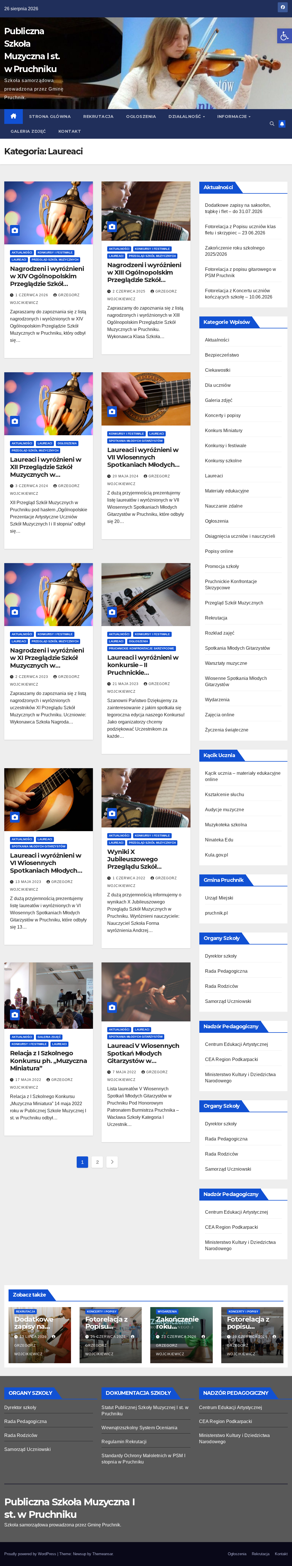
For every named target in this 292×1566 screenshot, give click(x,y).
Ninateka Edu (219, 839)
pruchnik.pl (216, 913)
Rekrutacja (98, 116)
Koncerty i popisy (223, 415)
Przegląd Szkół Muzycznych (55, 259)
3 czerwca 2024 (32, 486)
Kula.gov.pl (216, 854)
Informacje (232, 116)
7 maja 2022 (125, 1072)
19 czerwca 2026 (250, 1337)
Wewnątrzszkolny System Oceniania (139, 1427)
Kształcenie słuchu (224, 794)
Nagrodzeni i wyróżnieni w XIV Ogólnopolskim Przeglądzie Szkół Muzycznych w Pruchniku (47, 284)
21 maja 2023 (126, 684)
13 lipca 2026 (34, 1337)
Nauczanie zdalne (224, 506)
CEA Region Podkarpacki (231, 1059)
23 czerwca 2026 (179, 1337)
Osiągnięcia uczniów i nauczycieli (240, 536)
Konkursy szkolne (223, 460)
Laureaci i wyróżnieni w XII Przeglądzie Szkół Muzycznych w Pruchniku (45, 471)
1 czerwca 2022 (130, 878)
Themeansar (102, 1554)
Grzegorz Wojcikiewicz (28, 1350)
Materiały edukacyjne (227, 490)
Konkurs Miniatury (223, 430)
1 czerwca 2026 (32, 295)
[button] (284, 35)
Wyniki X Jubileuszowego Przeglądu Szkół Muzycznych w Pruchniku (132, 867)
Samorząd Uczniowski (228, 1001)
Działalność (185, 116)
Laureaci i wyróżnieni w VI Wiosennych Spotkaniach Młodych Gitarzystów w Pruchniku (45, 871)
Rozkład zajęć (220, 633)
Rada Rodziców (221, 986)
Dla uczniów (218, 385)
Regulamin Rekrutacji (124, 1441)
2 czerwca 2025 (130, 291)
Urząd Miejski (219, 898)
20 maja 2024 (126, 476)
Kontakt (69, 131)
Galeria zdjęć (28, 131)
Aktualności (22, 252)
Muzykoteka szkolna (226, 824)
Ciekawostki (217, 370)
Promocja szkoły (222, 566)
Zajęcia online (220, 714)
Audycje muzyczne (224, 809)
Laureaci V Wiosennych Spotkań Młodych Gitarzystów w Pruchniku (143, 1057)
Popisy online (219, 551)
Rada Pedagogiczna (226, 971)
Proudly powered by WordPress (30, 1554)
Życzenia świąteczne (227, 729)
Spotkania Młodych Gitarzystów (136, 440)
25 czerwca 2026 (109, 1337)
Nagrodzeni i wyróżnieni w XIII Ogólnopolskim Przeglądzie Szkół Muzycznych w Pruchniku (144, 280)
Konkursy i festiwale (55, 252)
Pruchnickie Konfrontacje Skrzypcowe (141, 648)
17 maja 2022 (28, 1080)
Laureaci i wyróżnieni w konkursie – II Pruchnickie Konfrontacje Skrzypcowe (143, 673)
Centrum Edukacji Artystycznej (236, 1044)
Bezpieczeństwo (222, 355)
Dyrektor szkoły (221, 956)
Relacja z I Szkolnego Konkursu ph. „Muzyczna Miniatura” (48, 1060)
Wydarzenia (217, 699)
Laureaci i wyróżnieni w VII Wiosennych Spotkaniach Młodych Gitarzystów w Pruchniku (143, 465)
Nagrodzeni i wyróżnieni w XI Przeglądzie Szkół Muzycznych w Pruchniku (47, 662)
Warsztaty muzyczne (226, 663)
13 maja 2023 (28, 882)
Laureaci (19, 259)
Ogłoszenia (141, 116)
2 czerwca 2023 (32, 677)
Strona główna (50, 116)
